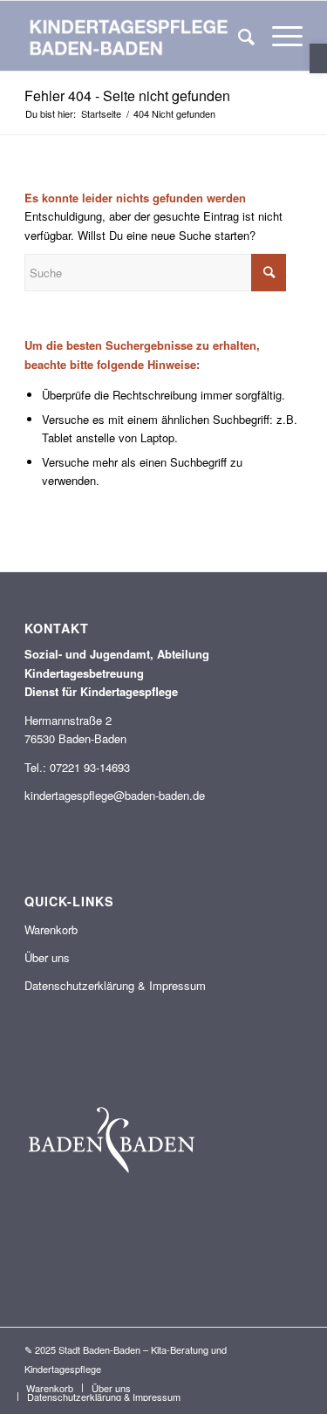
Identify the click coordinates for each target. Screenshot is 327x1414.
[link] (318, 58)
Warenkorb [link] (51, 929)
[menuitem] (238, 36)
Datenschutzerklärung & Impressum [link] (115, 985)
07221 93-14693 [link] (90, 767)
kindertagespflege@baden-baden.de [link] (114, 795)
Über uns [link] (47, 957)
